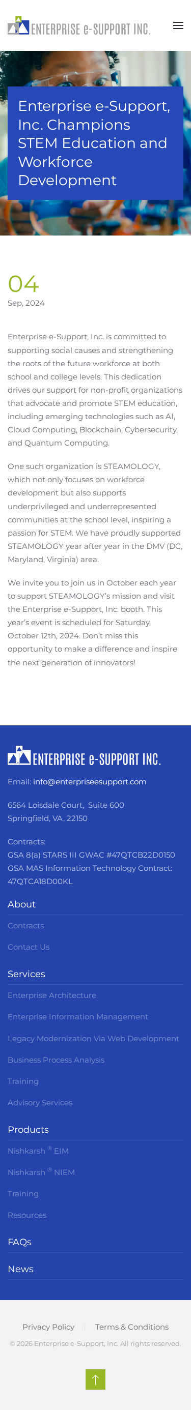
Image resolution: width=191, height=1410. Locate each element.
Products (28, 1129)
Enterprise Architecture (52, 995)
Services (26, 974)
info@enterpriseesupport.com (90, 781)
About (22, 904)
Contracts (26, 925)
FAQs (20, 1242)
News (21, 1269)
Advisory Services (40, 1102)
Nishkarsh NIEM (41, 1171)
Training (23, 1081)
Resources (27, 1215)
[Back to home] (79, 25)
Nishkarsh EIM (38, 1150)
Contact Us (28, 947)
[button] (178, 25)
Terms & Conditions (132, 1327)
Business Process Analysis (56, 1060)
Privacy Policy (48, 1327)
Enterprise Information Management (78, 1016)
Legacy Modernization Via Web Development (93, 1038)
